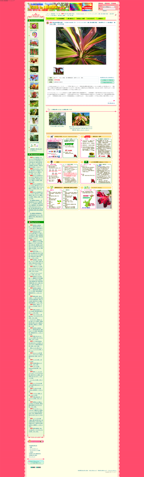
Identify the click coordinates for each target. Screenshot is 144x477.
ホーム (48, 13)
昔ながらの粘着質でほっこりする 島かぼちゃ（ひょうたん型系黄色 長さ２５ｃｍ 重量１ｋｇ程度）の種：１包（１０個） (36, 187)
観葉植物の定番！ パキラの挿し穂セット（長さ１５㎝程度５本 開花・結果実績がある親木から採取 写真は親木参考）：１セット (36, 235)
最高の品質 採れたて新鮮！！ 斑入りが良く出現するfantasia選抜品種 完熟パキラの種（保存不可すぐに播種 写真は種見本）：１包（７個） (36, 299)
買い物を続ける (111, 103)
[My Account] (107, 3)
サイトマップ (32, 456)
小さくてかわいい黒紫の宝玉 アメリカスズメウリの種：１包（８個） (36, 316)
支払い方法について (93, 470)
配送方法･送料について (102, 470)
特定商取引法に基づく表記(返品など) (107, 77)
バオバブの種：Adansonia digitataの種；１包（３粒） (35, 368)
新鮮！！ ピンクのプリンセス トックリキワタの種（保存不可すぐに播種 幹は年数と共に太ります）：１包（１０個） (36, 375)
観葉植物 (53, 13)
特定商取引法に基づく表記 (83, 470)
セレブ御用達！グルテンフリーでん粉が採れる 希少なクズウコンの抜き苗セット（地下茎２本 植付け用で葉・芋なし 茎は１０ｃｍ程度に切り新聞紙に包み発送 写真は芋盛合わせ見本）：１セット (36, 162)
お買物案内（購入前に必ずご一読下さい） (36, 149)
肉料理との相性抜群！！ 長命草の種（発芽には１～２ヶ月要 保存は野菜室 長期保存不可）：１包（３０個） (36, 291)
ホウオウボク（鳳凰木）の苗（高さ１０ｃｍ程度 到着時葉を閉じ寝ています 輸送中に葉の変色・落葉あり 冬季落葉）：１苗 (36, 323)
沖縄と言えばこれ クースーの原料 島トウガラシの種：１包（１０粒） (36, 338)
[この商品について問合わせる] (107, 81)
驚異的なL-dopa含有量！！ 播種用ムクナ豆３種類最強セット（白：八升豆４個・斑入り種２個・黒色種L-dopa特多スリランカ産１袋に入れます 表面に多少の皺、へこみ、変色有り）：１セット (36, 245)
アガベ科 (58, 13)
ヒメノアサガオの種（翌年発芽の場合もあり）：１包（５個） (36, 385)
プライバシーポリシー (112, 470)
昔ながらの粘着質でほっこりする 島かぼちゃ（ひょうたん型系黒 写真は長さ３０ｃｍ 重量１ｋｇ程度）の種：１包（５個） (36, 179)
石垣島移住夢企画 (33, 445)
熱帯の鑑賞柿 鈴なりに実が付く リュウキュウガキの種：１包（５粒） (36, 430)
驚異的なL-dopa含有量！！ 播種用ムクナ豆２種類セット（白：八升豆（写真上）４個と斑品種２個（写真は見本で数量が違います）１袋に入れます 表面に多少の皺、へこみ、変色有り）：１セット (36, 281)
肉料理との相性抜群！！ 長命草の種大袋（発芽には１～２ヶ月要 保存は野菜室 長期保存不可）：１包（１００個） (36, 331)
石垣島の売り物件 (33, 455)
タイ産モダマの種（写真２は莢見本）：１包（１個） (36, 390)
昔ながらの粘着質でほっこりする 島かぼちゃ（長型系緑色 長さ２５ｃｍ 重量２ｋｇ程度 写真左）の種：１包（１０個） (36, 195)
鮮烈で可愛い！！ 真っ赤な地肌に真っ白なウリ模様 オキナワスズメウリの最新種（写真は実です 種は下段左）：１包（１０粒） (36, 255)
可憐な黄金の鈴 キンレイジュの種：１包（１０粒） (35, 398)
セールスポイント (33, 448)
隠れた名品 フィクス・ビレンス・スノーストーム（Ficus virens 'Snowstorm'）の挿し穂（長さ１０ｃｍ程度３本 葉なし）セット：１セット (80, 128)
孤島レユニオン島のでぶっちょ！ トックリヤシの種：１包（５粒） (36, 349)
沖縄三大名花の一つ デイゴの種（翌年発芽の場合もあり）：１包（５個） (36, 311)
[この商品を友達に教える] (107, 83)
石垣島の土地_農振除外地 (35, 453)
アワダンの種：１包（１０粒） (57, 126)
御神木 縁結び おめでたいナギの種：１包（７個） (35, 306)
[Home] (101, 3)
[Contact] (113, 3)
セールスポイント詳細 (34, 450)
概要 (30, 447)
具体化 (31, 452)
